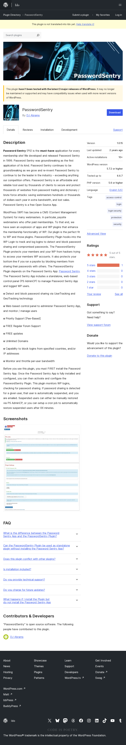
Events (99, 666)
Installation (47, 129)
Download (115, 112)
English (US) (116, 190)
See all (119, 294)
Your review (94, 294)
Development (69, 129)
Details (11, 129)
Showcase (40, 660)
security (117, 224)
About (6, 660)
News (6, 666)
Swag (100, 677)
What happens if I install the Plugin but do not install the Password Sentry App (27, 601)
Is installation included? (17, 569)
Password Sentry (69, 271)
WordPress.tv (74, 677)
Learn (68, 660)
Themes (39, 666)
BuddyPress (12, 706)
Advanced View (96, 233)
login (119, 204)
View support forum (99, 324)
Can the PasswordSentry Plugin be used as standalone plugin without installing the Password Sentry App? (36, 547)
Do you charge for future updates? (24, 590)
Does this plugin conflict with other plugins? (29, 559)
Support (118, 129)
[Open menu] (121, 5)
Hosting (8, 672)
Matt (7, 694)
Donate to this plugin (99, 355)
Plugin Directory (12, 14)
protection (116, 217)
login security (114, 211)
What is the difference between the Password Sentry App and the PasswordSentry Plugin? (31, 535)
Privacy (7, 677)
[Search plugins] (38, 35)
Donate (101, 672)
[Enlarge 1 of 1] (76, 429)
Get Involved (103, 660)
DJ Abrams (33, 115)
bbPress (10, 700)
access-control (113, 197)
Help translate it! (85, 24)
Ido (13, 720)
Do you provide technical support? (24, 579)
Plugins (38, 672)
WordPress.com (14, 688)
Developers (71, 672)
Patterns (39, 677)
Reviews (28, 129)
